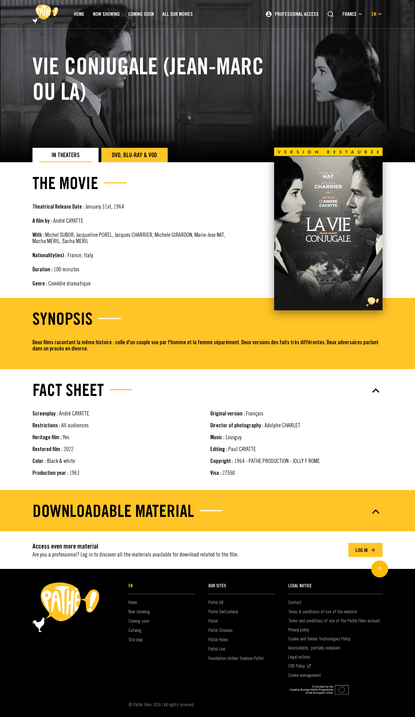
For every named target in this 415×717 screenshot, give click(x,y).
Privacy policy (298, 629)
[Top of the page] (379, 568)
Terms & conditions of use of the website (322, 611)
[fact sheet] (207, 390)
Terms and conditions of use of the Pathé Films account (334, 620)
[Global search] (330, 14)
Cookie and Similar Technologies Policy (319, 638)
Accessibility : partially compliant (314, 647)
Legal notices (299, 656)
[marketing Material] (207, 511)
